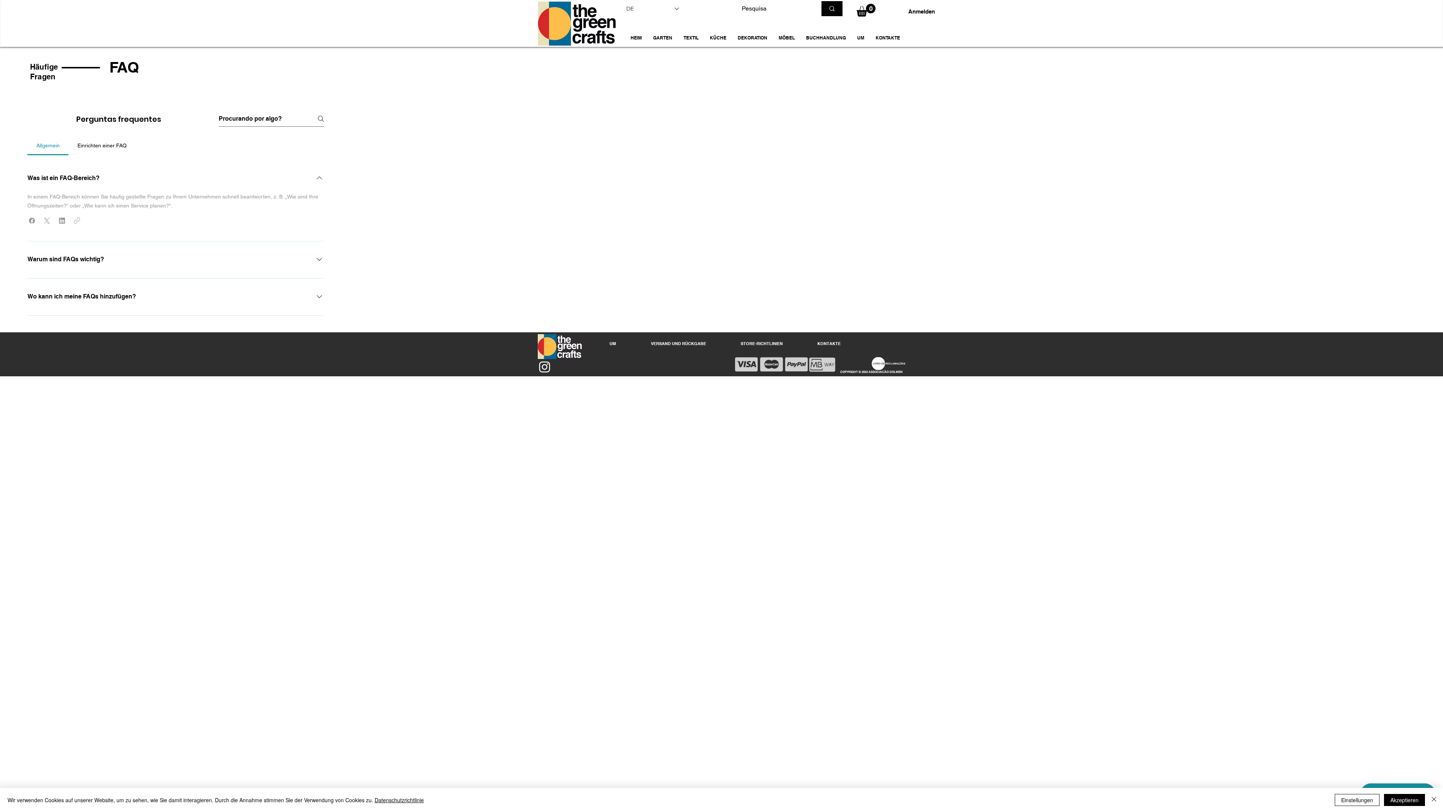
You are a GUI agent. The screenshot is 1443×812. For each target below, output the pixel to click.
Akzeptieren (1404, 800)
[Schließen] (1433, 800)
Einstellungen (1357, 800)
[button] (662, 38)
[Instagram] (544, 366)
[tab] (47, 145)
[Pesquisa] (832, 8)
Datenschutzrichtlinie (399, 800)
